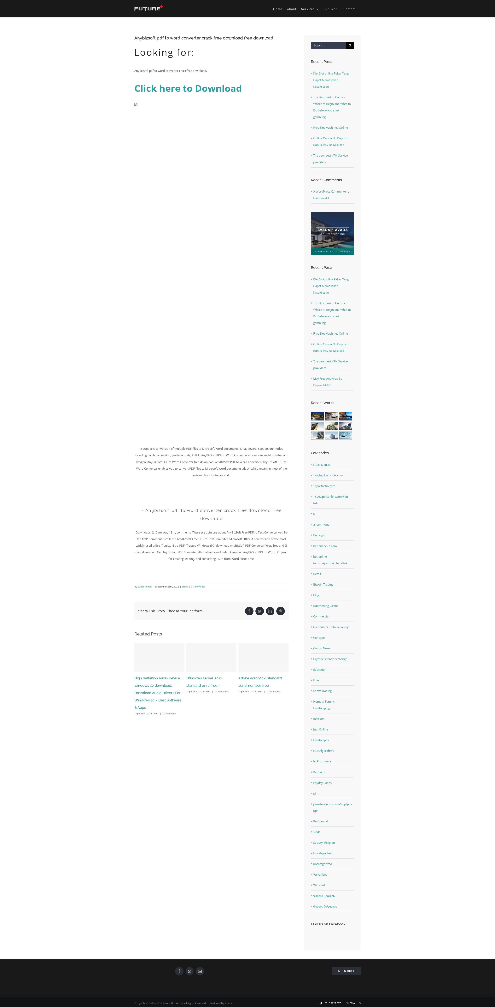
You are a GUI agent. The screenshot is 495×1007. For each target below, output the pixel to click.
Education (319, 669)
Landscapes (321, 740)
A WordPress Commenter (330, 191)
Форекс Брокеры (324, 896)
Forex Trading (322, 691)
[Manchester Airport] (345, 426)
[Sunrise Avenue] (317, 416)
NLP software (322, 761)
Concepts (319, 638)
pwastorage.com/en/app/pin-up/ (332, 807)
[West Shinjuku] (331, 426)
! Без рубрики (322, 465)
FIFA (316, 680)
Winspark (319, 885)
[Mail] (200, 971)
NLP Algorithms (323, 751)
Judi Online (320, 729)
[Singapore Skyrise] (331, 416)
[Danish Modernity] (317, 426)
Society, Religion (324, 842)
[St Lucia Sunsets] (345, 416)
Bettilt (317, 574)
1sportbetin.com (324, 486)
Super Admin (145, 586)
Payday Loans (322, 783)
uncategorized (322, 864)
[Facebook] (179, 971)
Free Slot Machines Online (330, 127)
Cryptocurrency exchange (330, 659)
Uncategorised (322, 853)
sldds (185, 586)
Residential (320, 821)
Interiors (318, 719)
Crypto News (321, 648)
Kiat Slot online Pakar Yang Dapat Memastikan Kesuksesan (331, 79)
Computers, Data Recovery (331, 627)
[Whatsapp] (190, 971)
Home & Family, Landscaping (324, 705)
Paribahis (319, 772)
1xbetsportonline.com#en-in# (331, 500)
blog (316, 595)
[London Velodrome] (317, 436)
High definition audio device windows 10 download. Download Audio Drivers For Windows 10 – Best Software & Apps (158, 693)
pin (315, 793)
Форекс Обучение (325, 906)
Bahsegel (319, 535)
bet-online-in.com (325, 546)
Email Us (354, 1003)
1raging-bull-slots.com (328, 475)
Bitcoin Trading (323, 584)
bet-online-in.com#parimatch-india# (330, 560)
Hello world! (321, 198)
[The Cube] (331, 436)
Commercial (321, 616)
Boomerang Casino (326, 606)
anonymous (321, 524)
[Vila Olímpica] (345, 436)
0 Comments (198, 586)
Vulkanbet (320, 874)
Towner (229, 1003)
